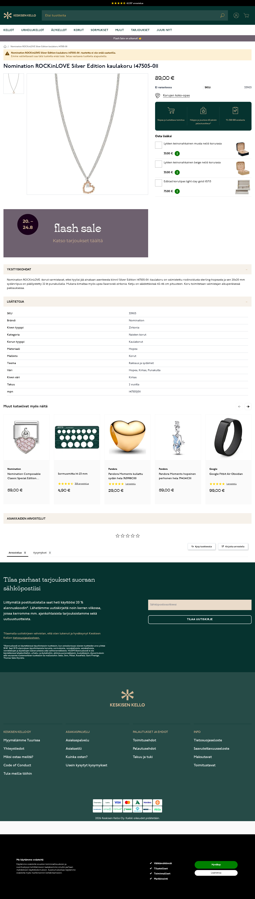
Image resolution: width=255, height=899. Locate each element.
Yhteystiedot (13, 749)
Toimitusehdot (144, 740)
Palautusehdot (144, 749)
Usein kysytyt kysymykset (86, 765)
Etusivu (4, 46)
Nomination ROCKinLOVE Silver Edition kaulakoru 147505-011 (39, 46)
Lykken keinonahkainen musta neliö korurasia (193, 143)
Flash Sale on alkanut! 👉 (127, 38)
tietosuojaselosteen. (26, 638)
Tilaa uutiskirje (200, 619)
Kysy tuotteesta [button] (203, 546)
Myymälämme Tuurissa (21, 740)
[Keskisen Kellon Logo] (19, 15)
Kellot (8, 30)
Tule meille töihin (17, 774)
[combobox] (135, 15)
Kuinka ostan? (77, 757)
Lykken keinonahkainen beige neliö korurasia (192, 162)
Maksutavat (203, 757)
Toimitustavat (204, 765)
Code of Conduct (17, 765)
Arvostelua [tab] (15, 552)
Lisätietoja (15, 301)
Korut (79, 30)
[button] (248, 406)
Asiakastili (74, 749)
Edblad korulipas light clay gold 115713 (187, 181)
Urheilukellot (32, 30)
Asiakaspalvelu (77, 740)
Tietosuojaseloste (208, 740)
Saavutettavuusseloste (211, 749)
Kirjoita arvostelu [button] (234, 546)
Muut (119, 30)
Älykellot (59, 30)
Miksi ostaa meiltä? (18, 757)
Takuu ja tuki (143, 757)
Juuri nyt (164, 30)
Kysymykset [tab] (40, 552)
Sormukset (99, 30)
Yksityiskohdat (19, 269)
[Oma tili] (236, 15)
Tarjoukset (140, 30)
